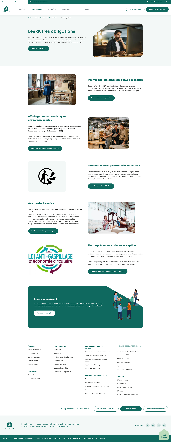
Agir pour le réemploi (44, 313)
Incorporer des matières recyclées (97, 386)
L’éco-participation (123, 362)
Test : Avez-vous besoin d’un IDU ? (128, 351)
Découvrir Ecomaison (154, 2)
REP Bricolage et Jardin (124, 387)
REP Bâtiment (121, 383)
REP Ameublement (122, 380)
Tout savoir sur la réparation (101, 98)
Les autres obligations (124, 369)
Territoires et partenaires (39, 2)
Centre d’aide (33, 360)
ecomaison (6, 9)
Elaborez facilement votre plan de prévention (107, 271)
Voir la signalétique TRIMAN (101, 186)
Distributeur (58, 349)
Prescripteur (58, 360)
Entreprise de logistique (62, 371)
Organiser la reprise (123, 366)
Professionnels (20, 2)
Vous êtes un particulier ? (106, 408)
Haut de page (164, 436)
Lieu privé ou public (61, 368)
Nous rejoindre (33, 353)
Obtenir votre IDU (122, 355)
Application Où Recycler (94, 365)
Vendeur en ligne (60, 364)
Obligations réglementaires (48, 17)
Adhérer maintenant (38, 48)
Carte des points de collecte (95, 355)
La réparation (90, 390)
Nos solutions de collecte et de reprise (96, 360)
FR (166, 2)
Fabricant (57, 353)
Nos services (37, 9)
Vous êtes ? (22, 9)
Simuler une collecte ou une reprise (97, 352)
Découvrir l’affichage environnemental (45, 148)
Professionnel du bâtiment (63, 357)
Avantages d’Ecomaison (94, 375)
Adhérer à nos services (157, 9)
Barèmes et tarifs (122, 358)
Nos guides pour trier (92, 368)
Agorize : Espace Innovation (95, 393)
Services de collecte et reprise (94, 347)
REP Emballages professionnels (127, 394)
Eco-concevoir (90, 379)
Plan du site (88, 438)
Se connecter (136, 9)
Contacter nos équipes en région (43, 231)
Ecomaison (9, 425)
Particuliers (6, 2)
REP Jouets (120, 391)
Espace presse (33, 364)
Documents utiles (82, 9)
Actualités (66, 9)
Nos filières (52, 9)
